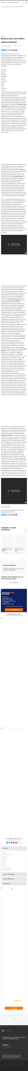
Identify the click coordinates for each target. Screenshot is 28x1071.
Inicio (2, 6)
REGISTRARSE (16, 1056)
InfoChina (6, 6)
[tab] (14, 848)
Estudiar (3, 862)
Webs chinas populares (7, 870)
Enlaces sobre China (6, 868)
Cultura (3, 860)
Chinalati (9, 1062)
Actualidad (4, 852)
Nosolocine (4, 512)
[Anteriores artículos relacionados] (22, 531)
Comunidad (4, 866)
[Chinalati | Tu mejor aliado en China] (10, 2)
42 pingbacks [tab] (14, 582)
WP (9, 1064)
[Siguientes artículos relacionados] (25, 531)
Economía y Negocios (6, 854)
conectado (18, 568)
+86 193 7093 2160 (7, 1047)
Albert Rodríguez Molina (8, 45)
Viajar (3, 864)
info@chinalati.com (7, 1046)
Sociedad (4, 856)
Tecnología (4, 858)
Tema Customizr (21, 1064)
